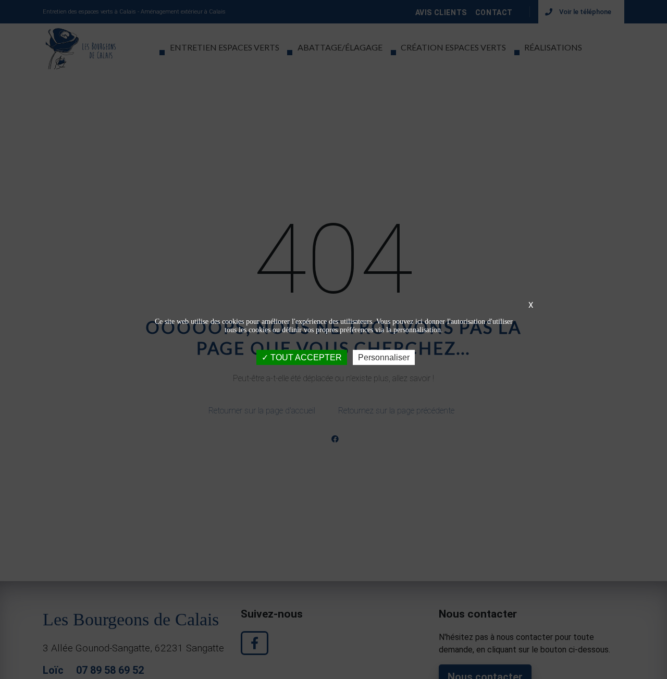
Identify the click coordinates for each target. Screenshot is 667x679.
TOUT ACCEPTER (305, 357)
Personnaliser (384, 357)
